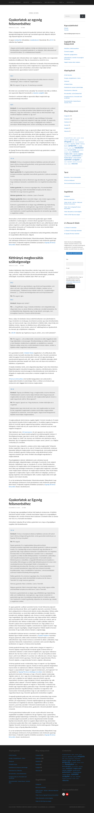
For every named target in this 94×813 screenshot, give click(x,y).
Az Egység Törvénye (15, 2)
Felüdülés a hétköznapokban (71, 48)
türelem (77, 778)
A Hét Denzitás (68, 75)
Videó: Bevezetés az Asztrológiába (73, 211)
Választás (66, 131)
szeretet (68, 159)
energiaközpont (71, 758)
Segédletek (70, 2)
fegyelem (73, 143)
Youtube (66, 30)
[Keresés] (82, 16)
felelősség (82, 143)
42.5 (11, 105)
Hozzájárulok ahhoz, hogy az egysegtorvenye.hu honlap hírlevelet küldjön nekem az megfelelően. (74, 280)
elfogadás (68, 142)
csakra (74, 138)
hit (71, 762)
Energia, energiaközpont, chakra (72, 78)
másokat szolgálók (38, 93)
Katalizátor (67, 119)
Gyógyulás (67, 116)
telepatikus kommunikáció (77, 161)
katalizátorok (35, 40)
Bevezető (26, 2)
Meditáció (66, 122)
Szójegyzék (67, 196)
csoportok (76, 754)
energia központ (77, 758)
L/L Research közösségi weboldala (73, 230)
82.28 (13, 333)
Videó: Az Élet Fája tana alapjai (72, 214)
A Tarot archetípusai (69, 180)
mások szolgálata (78, 154)
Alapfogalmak (36, 2)
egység (77, 139)
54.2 (11, 282)
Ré (71, 772)
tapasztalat (69, 161)
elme (73, 141)
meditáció (75, 152)
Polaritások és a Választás (70, 90)
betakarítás (18, 40)
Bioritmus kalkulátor (69, 199)
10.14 (12, 158)
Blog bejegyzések (50, 2)
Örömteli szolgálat (69, 51)
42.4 (11, 76)
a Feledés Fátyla (28, 353)
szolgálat (76, 160)
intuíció (82, 762)
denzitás (80, 754)
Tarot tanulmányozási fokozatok (72, 183)
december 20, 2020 (14, 507)
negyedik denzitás (68, 155)
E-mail (68, 268)
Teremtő (73, 778)
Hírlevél (66, 28)
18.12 (12, 389)
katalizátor (79, 148)
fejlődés (78, 143)
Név (67, 259)
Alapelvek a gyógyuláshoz (70, 54)
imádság (80, 145)
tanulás (65, 161)
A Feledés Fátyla (68, 84)
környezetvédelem (74, 766)
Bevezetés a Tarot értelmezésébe (72, 177)
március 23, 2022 (14, 27)
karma (63, 764)
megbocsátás (68, 154)
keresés (76, 764)
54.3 (11, 300)
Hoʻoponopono (27, 432)
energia (66, 758)
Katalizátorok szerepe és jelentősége (73, 87)
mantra (70, 152)
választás (74, 163)
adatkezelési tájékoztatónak (73, 282)
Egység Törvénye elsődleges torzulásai (30, 672)
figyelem (66, 145)
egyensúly (72, 139)
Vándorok (66, 81)
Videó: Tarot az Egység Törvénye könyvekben (47, 795)
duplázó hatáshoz (43, 635)
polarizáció (76, 156)
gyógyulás (72, 146)
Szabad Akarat (68, 157)
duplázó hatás (64, 756)
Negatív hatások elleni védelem (72, 62)
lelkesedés (81, 766)
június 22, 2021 (13, 265)
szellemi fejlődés (77, 157)
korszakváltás (72, 150)
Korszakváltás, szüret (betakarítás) (73, 93)
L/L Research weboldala (70, 227)
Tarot (61, 2)
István (23, 27)
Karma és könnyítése (16, 379)
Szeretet (66, 125)
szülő (71, 776)
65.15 (51, 40)
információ (78, 762)
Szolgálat (66, 128)
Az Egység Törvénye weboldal (71, 233)
